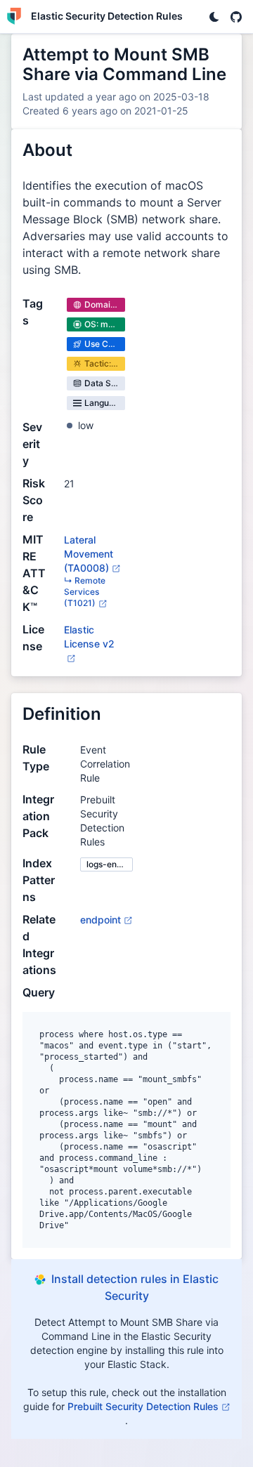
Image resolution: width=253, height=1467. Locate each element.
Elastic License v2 (89, 644)
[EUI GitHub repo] (236, 17)
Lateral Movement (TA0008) (88, 554)
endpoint (100, 920)
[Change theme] (213, 17)
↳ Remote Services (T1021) (84, 591)
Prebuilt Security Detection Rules (143, 1406)
